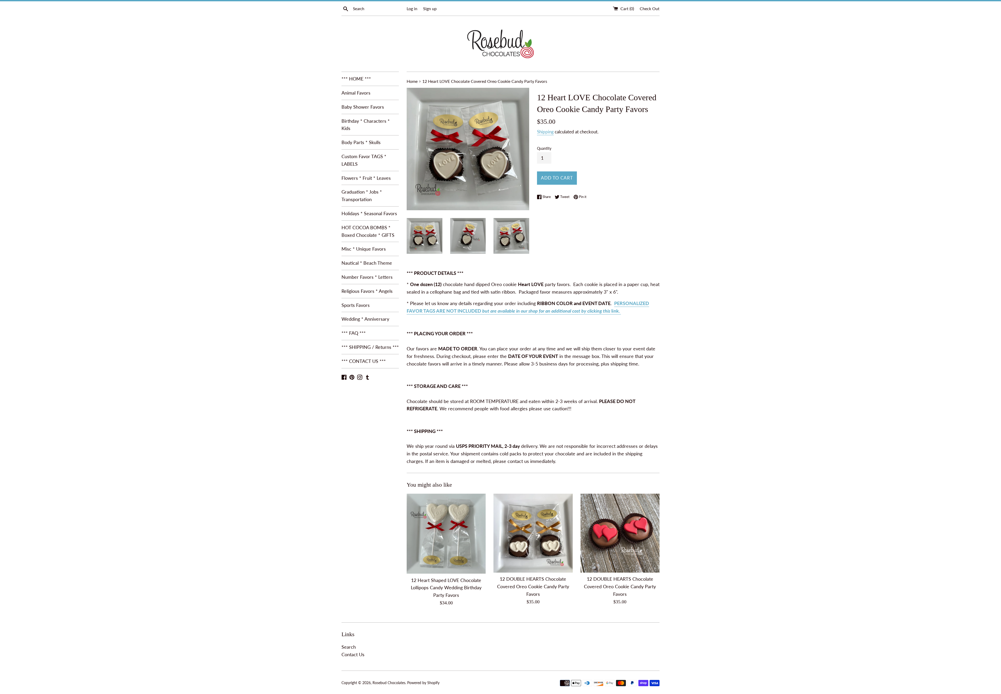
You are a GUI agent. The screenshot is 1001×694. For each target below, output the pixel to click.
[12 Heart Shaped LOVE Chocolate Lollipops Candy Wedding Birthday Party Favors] (446, 534)
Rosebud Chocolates (389, 682)
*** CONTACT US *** (363, 361)
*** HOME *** (356, 79)
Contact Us (352, 654)
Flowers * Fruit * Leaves (366, 178)
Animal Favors (355, 93)
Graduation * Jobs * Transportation (361, 195)
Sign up (430, 8)
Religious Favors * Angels (367, 291)
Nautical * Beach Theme (366, 263)
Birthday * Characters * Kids (365, 124)
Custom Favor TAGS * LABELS (363, 160)
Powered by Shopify (423, 682)
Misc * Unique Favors (363, 249)
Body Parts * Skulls (361, 142)
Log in (412, 8)
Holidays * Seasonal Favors (369, 213)
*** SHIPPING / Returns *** (370, 347)
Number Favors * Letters (367, 277)
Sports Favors (355, 305)
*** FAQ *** (353, 333)
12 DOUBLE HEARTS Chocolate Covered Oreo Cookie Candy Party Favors (533, 586)
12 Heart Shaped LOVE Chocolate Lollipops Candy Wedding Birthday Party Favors (446, 587)
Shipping (545, 131)
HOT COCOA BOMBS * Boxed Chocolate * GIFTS (367, 231)
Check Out (650, 8)
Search (348, 647)
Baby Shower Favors (362, 107)
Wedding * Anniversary (365, 319)
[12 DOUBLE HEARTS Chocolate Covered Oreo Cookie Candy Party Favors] (532, 533)
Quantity (544, 148)
